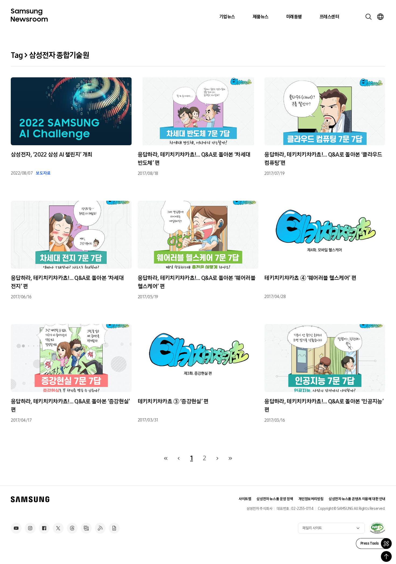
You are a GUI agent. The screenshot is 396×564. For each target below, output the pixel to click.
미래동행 (294, 17)
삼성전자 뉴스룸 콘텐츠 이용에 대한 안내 (357, 499)
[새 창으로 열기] (377, 528)
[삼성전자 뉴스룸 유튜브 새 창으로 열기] (16, 528)
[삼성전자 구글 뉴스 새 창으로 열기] (114, 528)
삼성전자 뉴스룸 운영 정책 (274, 499)
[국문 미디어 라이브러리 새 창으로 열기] (86, 528)
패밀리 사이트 (312, 528)
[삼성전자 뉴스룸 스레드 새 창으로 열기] (72, 528)
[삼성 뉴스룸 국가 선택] (380, 17)
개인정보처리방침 (311, 499)
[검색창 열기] (368, 17)
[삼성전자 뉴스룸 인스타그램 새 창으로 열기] (30, 528)
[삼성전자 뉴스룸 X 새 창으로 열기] (58, 528)
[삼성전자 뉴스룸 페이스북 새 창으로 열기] (44, 528)
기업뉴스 (227, 17)
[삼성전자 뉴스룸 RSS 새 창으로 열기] (100, 528)
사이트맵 (245, 499)
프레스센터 (329, 17)
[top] (386, 556)
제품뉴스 (260, 17)
